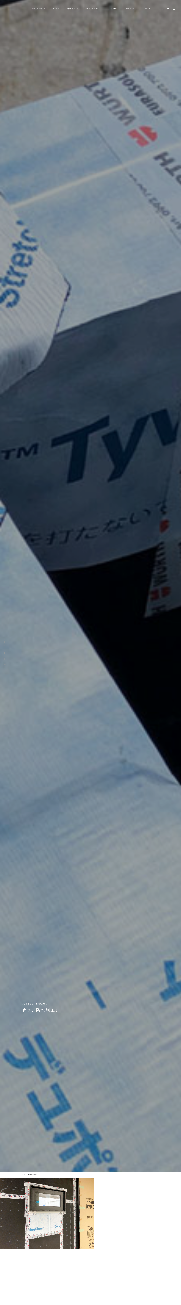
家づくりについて (38, 9)
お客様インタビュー (92, 9)
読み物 (147, 9)
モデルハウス (113, 9)
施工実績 (56, 9)
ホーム (23, 1175)
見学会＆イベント (131, 9)
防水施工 (43, 1005)
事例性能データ (72, 9)
